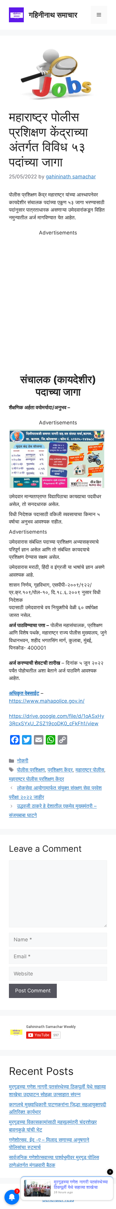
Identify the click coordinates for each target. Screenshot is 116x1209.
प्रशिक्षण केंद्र (60, 770)
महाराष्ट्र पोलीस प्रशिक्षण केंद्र (36, 779)
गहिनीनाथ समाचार (53, 14)
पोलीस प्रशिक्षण (31, 770)
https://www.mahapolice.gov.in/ (46, 701)
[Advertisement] (58, 305)
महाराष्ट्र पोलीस (90, 770)
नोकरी (22, 761)
